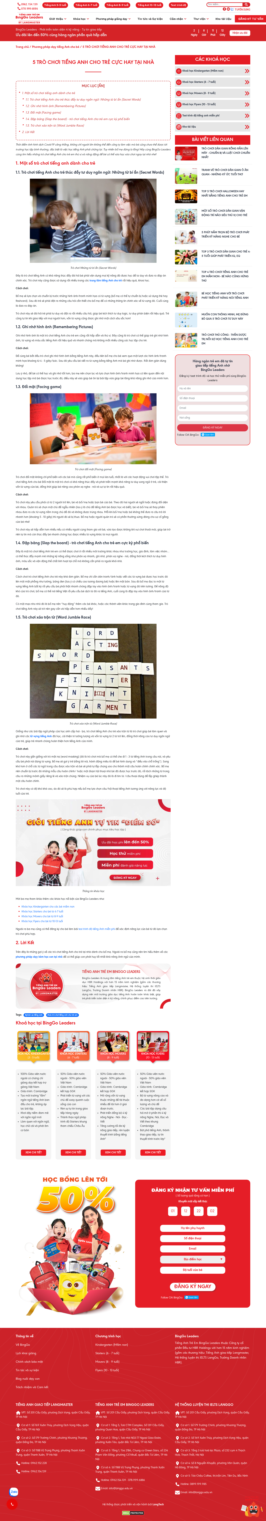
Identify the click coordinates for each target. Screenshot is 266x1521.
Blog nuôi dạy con (28, 1379)
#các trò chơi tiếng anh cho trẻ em (62, 1015)
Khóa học (79, 19)
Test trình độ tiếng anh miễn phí (200, 115)
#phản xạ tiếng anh (34, 1015)
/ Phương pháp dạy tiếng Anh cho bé (54, 47)
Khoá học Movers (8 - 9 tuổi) (199, 93)
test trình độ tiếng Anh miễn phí (97, 929)
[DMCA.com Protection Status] (133, 1513)
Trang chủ (22, 47)
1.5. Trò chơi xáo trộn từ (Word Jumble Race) (55, 125)
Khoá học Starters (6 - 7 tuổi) (199, 82)
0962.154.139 (29, 4)
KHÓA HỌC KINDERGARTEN (33, 1053)
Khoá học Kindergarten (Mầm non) (202, 70)
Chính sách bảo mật (29, 1362)
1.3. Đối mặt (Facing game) (43, 112)
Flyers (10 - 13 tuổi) (107, 1370)
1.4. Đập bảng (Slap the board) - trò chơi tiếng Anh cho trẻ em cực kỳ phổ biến (78, 119)
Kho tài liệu (223, 19)
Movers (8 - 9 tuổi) (107, 1362)
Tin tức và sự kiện (27, 1370)
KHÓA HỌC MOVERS (113, 1053)
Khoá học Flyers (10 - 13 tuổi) (199, 104)
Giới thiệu (56, 19)
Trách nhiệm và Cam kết (32, 1387)
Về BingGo (23, 1345)
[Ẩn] (101, 86)
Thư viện (199, 19)
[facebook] (224, 8)
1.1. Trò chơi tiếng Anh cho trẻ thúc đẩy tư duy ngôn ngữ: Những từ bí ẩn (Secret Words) (83, 99)
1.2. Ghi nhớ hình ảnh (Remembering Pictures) (56, 106)
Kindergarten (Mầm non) (111, 1345)
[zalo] (232, 8)
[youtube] (228, 8)
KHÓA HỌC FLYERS (152, 1053)
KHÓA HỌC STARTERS (73, 1053)
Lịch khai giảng (26, 1353)
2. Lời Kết (28, 132)
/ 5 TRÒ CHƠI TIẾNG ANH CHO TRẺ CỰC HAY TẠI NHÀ (117, 47)
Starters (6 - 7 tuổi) (107, 1353)
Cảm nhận (177, 19)
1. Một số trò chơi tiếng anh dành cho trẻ (49, 93)
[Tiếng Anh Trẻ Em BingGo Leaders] (29, 19)
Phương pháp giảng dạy (112, 19)
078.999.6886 (29, 8)
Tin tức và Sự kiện (150, 19)
